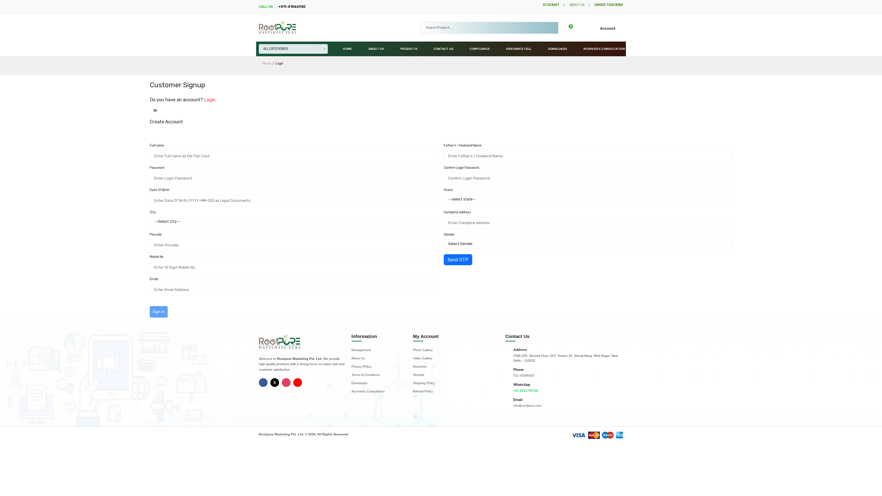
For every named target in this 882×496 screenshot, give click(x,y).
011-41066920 (523, 375)
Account (608, 28)
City (153, 212)
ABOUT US (577, 5)
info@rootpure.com (527, 405)
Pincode (156, 235)
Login (209, 99)
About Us (376, 49)
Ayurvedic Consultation (604, 49)
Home (347, 49)
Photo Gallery (423, 350)
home (267, 63)
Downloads (557, 49)
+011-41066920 (291, 7)
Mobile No (157, 257)
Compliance (480, 49)
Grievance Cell (518, 49)
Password (157, 168)
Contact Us (443, 49)
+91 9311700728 (525, 390)
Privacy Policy (361, 366)
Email (154, 279)
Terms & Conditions (365, 375)
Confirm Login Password (461, 168)
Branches (420, 366)
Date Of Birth (160, 190)
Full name (157, 145)
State (448, 190)
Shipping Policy (424, 383)
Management (361, 350)
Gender (449, 235)
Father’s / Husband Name (462, 145)
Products (408, 49)
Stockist (418, 375)
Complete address (457, 212)
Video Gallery (423, 358)
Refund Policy (423, 391)
